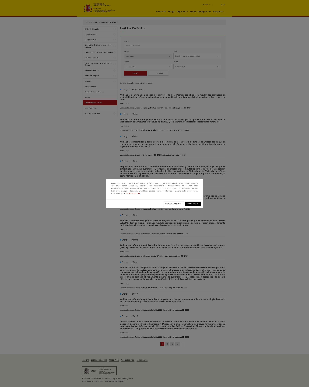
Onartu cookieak (193, 204)
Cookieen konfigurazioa (173, 204)
